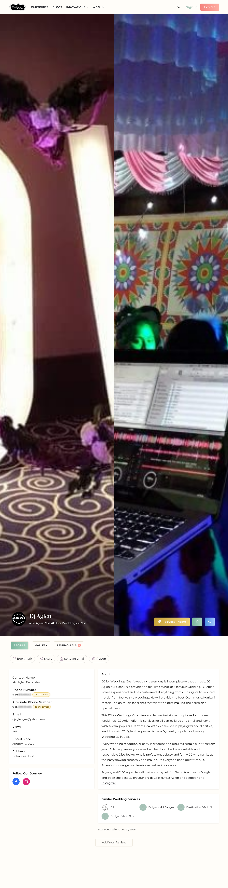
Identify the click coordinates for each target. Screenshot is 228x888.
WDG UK (99, 7)
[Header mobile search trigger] (178, 7)
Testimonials (68, 645)
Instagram (109, 783)
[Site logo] (18, 7)
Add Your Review (114, 842)
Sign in (192, 7)
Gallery (41, 645)
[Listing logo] (19, 619)
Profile (19, 645)
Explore (210, 7)
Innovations (75, 7)
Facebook (191, 777)
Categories (39, 7)
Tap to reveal (41, 694)
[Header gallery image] (57, 325)
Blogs (57, 7)
